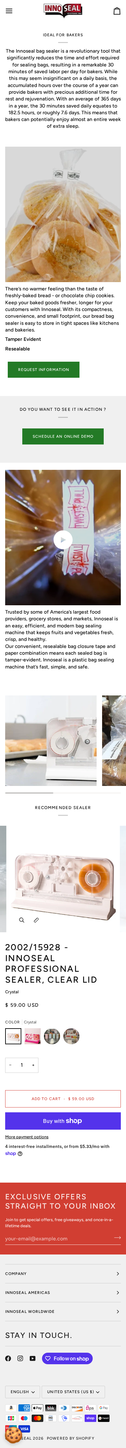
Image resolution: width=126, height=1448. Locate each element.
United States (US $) (70, 1392)
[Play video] (63, 539)
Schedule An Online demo (63, 436)
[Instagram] (20, 1358)
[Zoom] (21, 920)
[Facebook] (8, 1358)
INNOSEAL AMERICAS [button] (27, 1292)
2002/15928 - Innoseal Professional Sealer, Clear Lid (51, 963)
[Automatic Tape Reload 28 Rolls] (53, 1037)
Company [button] (16, 1273)
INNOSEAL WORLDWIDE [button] (30, 1311)
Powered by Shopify (70, 1438)
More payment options (26, 1136)
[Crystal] (15, 1037)
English (20, 1392)
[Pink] (34, 1037)
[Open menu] (15, 11)
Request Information (43, 369)
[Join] (115, 1238)
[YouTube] (33, 1358)
